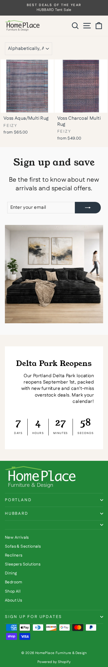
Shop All (12, 591)
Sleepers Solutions (22, 564)
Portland (18, 500)
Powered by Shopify (54, 662)
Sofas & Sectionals (23, 546)
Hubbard (17, 513)
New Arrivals (17, 537)
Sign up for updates (33, 617)
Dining (11, 573)
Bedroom (13, 582)
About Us (13, 600)
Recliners (13, 555)
